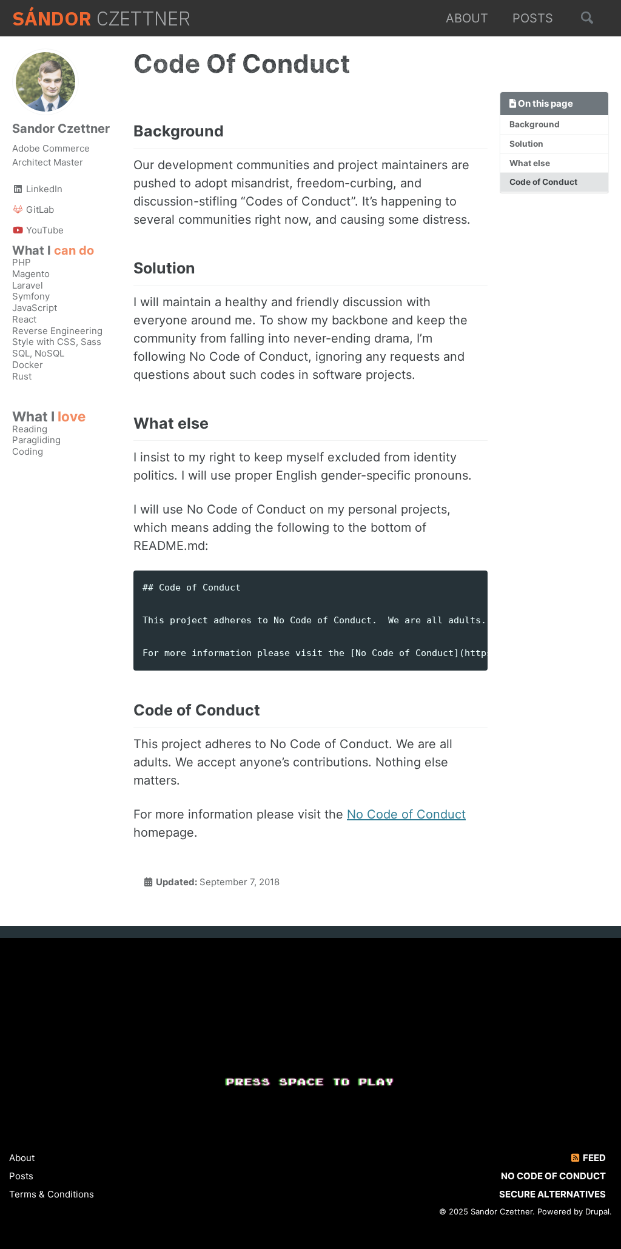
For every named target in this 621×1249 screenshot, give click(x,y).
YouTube (44, 230)
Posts (532, 18)
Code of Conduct (543, 182)
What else (529, 163)
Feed (593, 1158)
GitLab (39, 209)
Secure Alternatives (552, 1194)
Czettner (101, 18)
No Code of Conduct (406, 814)
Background (534, 124)
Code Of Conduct (244, 63)
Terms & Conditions (51, 1194)
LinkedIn (43, 189)
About (467, 18)
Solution (526, 144)
